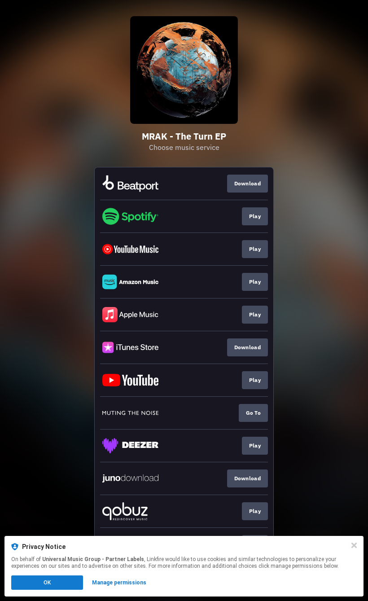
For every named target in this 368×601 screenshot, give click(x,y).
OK (47, 582)
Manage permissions (119, 582)
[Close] (354, 545)
